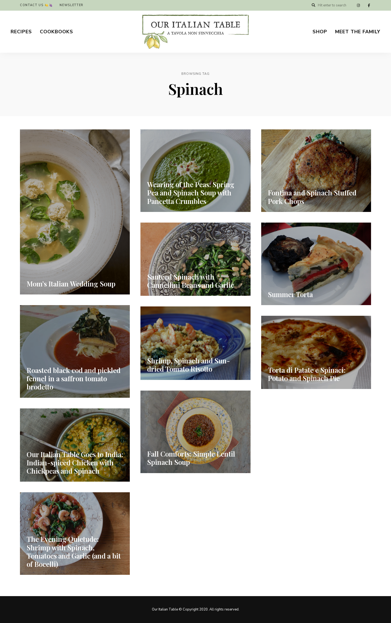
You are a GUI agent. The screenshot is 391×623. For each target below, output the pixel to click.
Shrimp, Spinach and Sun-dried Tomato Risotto (188, 365)
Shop (320, 31)
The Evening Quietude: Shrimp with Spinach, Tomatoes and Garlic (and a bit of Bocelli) (74, 551)
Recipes (21, 31)
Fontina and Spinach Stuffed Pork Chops (312, 197)
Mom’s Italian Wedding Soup (71, 283)
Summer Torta (290, 294)
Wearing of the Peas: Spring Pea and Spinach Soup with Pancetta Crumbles (190, 193)
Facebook (369, 5)
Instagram (358, 5)
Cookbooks (56, 31)
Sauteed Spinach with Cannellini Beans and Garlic (190, 281)
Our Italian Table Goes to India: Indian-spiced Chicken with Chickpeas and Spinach (75, 463)
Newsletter (72, 5)
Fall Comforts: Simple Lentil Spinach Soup (191, 458)
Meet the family (357, 31)
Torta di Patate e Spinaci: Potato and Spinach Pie (307, 374)
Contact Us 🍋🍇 (36, 5)
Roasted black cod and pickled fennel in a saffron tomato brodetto (73, 378)
